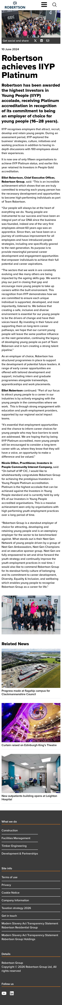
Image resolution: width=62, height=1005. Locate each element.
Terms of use (9, 877)
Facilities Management (16, 838)
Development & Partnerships (20, 853)
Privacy (6, 885)
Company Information (15, 900)
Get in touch (9, 916)
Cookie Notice (10, 892)
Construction (10, 830)
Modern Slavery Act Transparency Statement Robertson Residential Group (30, 925)
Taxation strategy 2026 (16, 908)
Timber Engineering (14, 846)
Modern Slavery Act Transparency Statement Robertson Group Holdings (30, 937)
